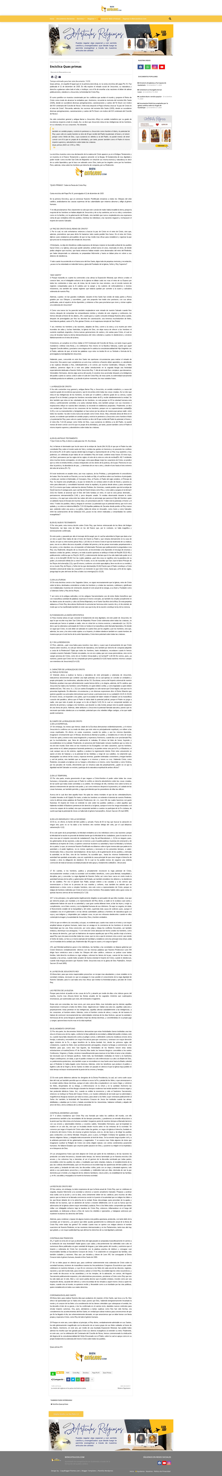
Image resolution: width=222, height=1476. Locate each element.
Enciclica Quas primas (60, 1404)
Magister (91, 19)
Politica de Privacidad (162, 1471)
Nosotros (149, 1471)
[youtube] (162, 67)
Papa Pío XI (95, 1373)
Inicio (52, 19)
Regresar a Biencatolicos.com (134, 19)
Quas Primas (59, 62)
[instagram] (155, 67)
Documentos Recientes (65, 19)
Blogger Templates (89, 1471)
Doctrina (80, 19)
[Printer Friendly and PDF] (56, 78)
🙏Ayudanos (140, 1471)
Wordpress (109, 1471)
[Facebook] (68, 1379)
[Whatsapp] (78, 1379)
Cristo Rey (76, 1373)
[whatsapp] (148, 67)
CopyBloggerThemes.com (70, 1471)
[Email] (87, 1379)
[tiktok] (169, 67)
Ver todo (126, 1400)
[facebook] (141, 67)
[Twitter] (73, 1379)
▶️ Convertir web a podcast (109, 19)
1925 (67, 1373)
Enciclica (86, 1373)
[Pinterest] (82, 1379)
